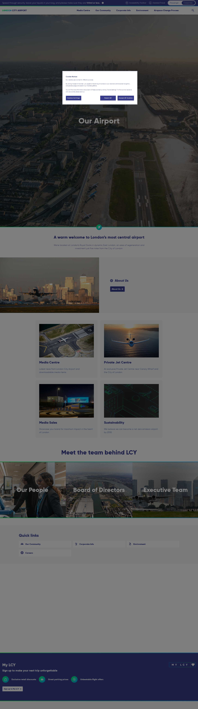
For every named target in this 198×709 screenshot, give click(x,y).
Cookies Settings (73, 98)
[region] (99, 88)
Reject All (108, 98)
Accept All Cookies (126, 98)
